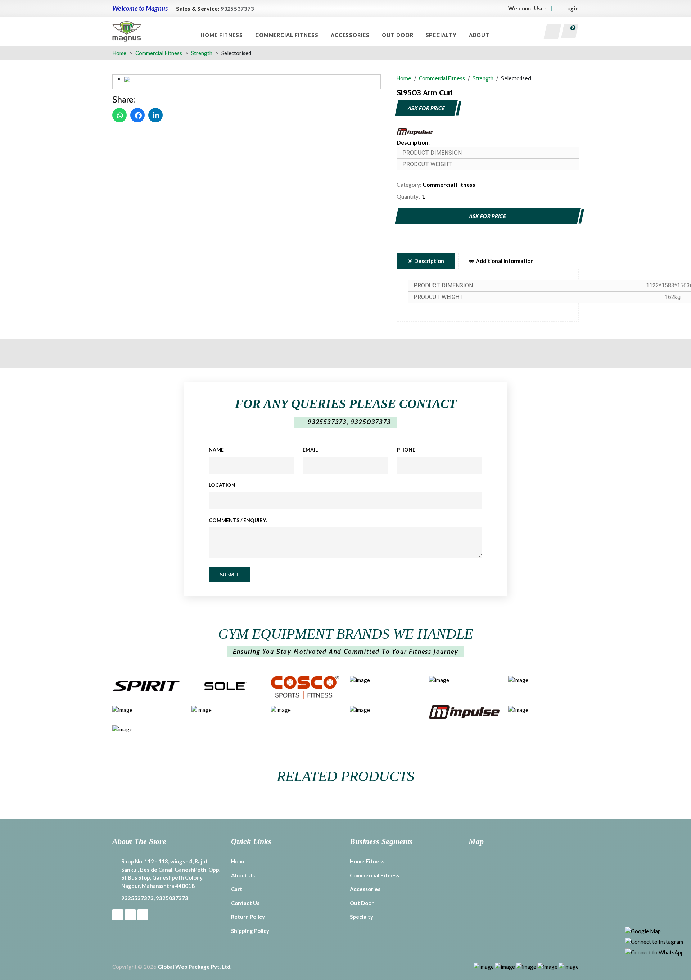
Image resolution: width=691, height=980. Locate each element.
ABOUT (480, 35)
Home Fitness (222, 35)
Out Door (398, 35)
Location (222, 485)
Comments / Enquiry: (238, 520)
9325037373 (371, 422)
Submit (229, 574)
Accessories (351, 35)
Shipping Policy (250, 930)
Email (310, 449)
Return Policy (248, 916)
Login (571, 8)
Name (216, 449)
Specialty (442, 35)
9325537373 (237, 8)
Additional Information (505, 261)
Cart (236, 889)
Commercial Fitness (287, 35)
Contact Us (245, 903)
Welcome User (527, 8)
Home (119, 53)
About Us (243, 875)
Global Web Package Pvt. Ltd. (194, 966)
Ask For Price (426, 108)
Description (429, 261)
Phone (406, 449)
